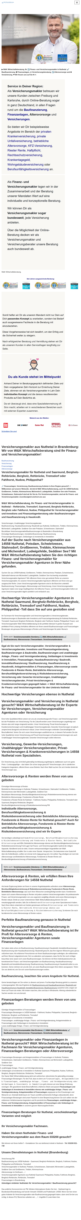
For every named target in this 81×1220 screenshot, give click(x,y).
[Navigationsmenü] (76, 2)
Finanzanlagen (7, 466)
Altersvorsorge (7, 469)
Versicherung (6, 463)
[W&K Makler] (8, 2)
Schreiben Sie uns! (9, 431)
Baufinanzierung (8, 461)
